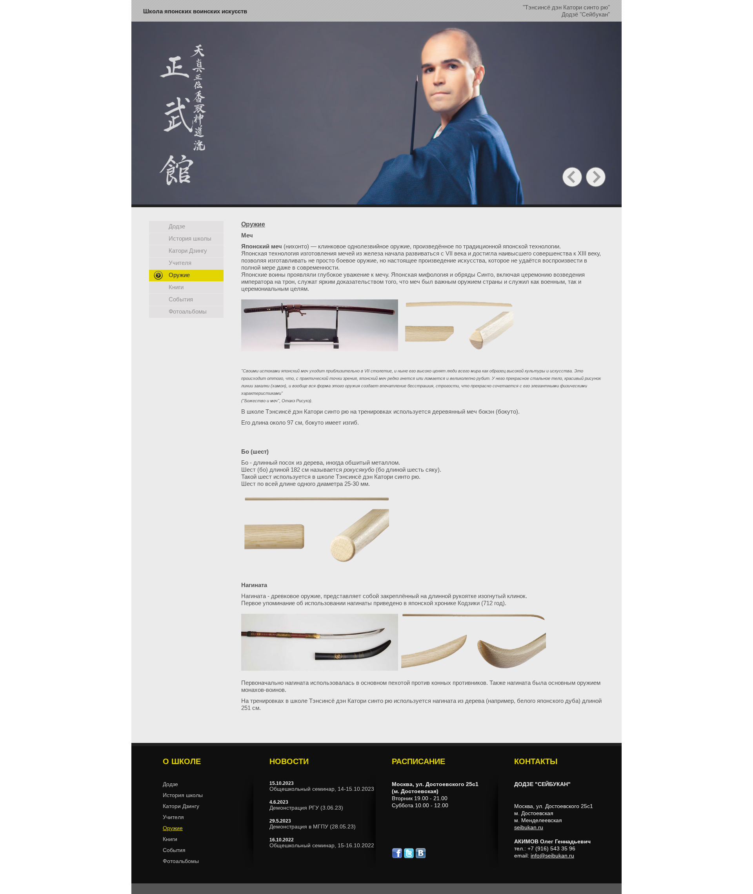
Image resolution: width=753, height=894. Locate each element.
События (181, 299)
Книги (176, 287)
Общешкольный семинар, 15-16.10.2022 (321, 845)
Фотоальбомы (188, 311)
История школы (190, 238)
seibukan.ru (528, 827)
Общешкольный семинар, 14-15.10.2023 (321, 789)
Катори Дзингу (188, 250)
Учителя (180, 262)
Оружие (179, 275)
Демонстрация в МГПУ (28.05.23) (312, 826)
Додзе (177, 226)
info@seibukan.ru (552, 855)
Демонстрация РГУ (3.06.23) (306, 808)
